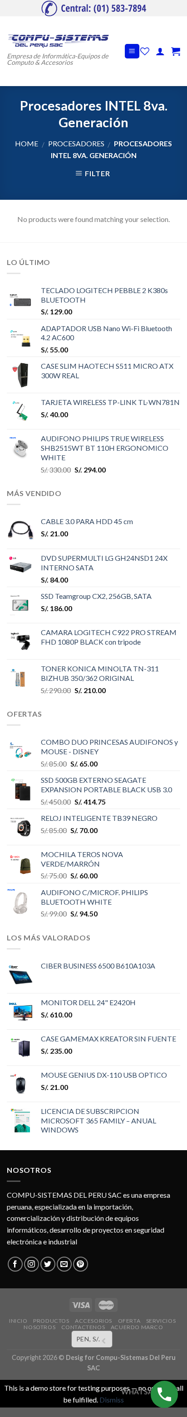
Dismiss (111, 1399)
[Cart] (175, 51)
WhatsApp (141, 1392)
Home (26, 143)
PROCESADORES (76, 143)
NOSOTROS (39, 1327)
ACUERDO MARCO (137, 1327)
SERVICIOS (161, 1320)
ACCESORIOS (93, 1320)
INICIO (18, 1320)
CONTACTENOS (83, 1327)
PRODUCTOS (51, 1320)
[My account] (160, 51)
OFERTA (129, 1320)
